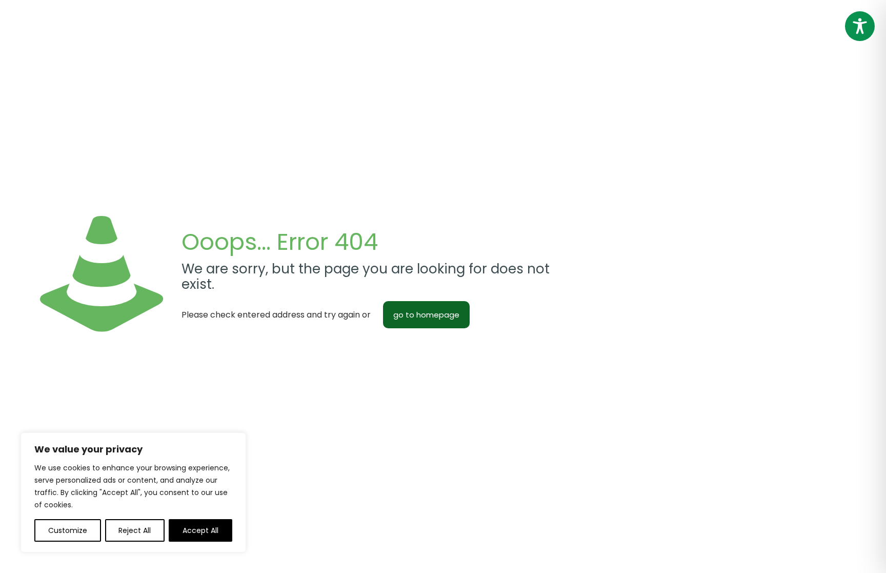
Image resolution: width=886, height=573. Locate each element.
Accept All (200, 530)
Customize (67, 530)
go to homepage (426, 314)
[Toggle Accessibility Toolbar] (860, 26)
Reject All (134, 530)
